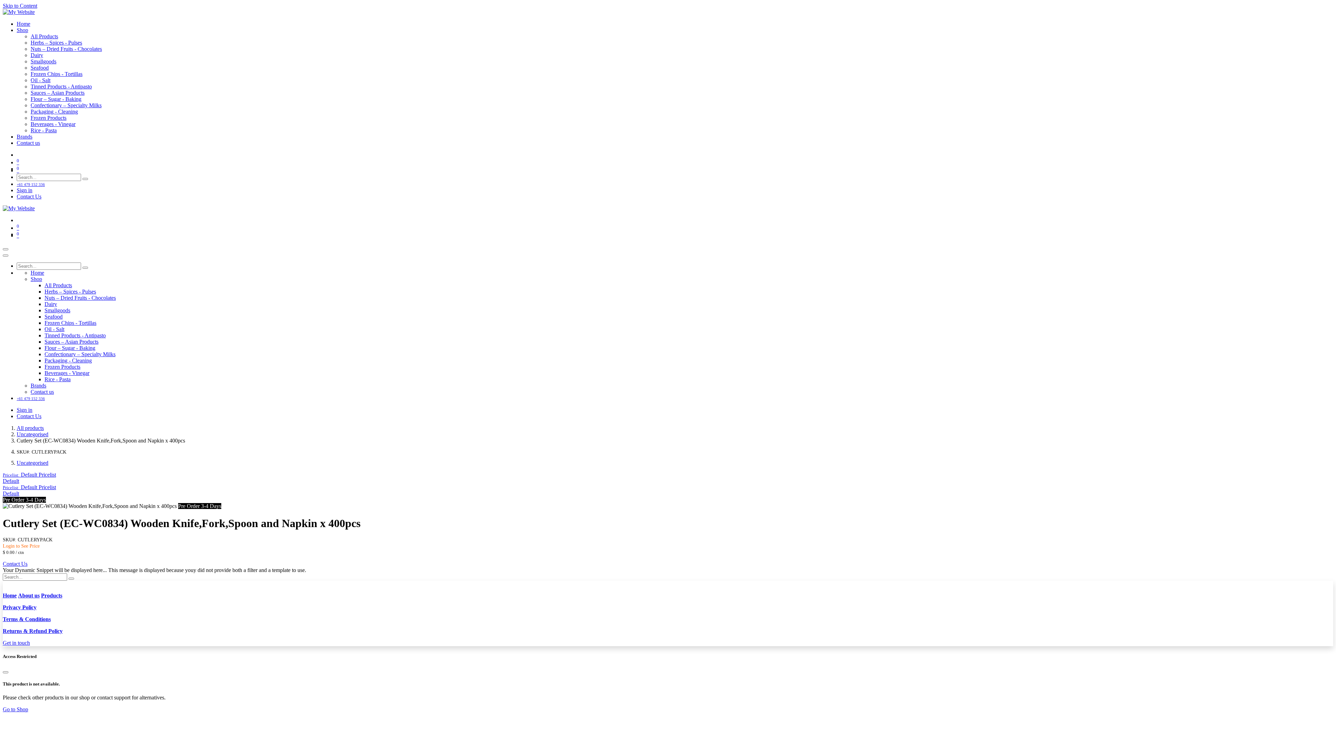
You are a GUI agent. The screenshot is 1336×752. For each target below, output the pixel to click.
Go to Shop (15, 709)
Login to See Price (21, 546)
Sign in (24, 190)
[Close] (5, 255)
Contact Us (29, 196)
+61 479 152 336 (31, 184)
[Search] (85, 179)
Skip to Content (20, 6)
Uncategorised (32, 434)
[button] (29, 475)
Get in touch (16, 643)
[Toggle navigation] (5, 249)
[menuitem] (23, 24)
